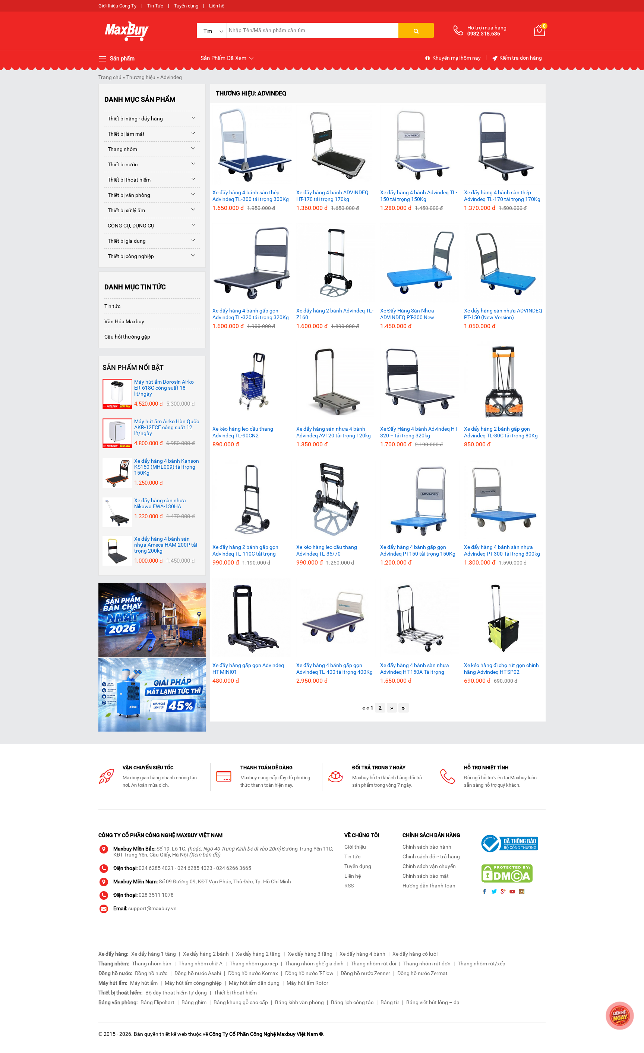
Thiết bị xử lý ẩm (124, 210)
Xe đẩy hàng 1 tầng (153, 954)
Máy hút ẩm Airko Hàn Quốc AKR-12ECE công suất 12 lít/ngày (166, 427)
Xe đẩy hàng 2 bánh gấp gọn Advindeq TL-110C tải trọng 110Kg (245, 550)
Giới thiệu (355, 847)
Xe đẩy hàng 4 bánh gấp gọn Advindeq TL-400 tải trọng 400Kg (334, 668)
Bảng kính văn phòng (299, 1002)
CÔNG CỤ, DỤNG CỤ (129, 226)
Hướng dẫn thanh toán (428, 886)
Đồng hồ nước (151, 973)
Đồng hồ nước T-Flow (309, 973)
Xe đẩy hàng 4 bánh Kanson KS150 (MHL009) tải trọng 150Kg (166, 467)
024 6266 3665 (233, 868)
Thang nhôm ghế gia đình (314, 963)
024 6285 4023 (194, 868)
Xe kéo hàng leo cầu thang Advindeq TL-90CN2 (242, 432)
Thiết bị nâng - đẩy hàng (133, 119)
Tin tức (112, 306)
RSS (349, 886)
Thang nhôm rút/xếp (481, 963)
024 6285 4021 (156, 868)
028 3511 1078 (156, 895)
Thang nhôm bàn (151, 963)
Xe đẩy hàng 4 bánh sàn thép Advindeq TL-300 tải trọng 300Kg (250, 195)
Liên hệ (216, 6)
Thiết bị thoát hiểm (127, 180)
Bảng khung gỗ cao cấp (241, 1002)
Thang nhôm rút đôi (373, 963)
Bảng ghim (193, 1002)
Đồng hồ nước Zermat (422, 973)
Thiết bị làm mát (124, 134)
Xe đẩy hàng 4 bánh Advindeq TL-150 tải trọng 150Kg (418, 195)
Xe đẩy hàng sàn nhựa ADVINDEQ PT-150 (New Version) (503, 314)
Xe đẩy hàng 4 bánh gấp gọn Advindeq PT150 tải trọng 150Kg (417, 550)
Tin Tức (155, 6)
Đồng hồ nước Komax (253, 973)
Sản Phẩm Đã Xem (224, 58)
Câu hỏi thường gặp (127, 337)
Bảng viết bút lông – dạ (433, 1002)
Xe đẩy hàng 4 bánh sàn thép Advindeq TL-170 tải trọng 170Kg (502, 195)
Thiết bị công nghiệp (129, 256)
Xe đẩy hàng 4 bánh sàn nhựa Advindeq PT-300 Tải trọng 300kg (502, 550)
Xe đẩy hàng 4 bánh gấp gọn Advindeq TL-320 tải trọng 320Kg (250, 314)
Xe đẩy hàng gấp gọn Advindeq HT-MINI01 (248, 668)
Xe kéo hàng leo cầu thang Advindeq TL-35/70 (326, 550)
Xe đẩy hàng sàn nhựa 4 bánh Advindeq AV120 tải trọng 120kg (333, 432)
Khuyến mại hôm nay (456, 58)
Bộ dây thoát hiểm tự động (176, 993)
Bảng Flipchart (157, 1002)
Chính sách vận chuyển (429, 866)
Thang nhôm (120, 149)
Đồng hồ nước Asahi (197, 973)
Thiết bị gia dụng (125, 241)
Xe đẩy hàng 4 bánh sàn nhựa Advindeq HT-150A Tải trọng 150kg (414, 668)
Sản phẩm (121, 58)
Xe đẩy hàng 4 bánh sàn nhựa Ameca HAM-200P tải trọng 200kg (165, 545)
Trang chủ (109, 77)
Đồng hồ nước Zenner (365, 973)
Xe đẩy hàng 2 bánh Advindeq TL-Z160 (334, 314)
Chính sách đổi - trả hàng (431, 856)
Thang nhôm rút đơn (427, 963)
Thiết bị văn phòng (127, 195)
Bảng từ (390, 1002)
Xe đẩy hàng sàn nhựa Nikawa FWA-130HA (160, 503)
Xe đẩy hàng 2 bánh (206, 954)
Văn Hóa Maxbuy (124, 321)
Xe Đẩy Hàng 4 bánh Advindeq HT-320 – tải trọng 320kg (419, 432)
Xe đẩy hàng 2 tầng (258, 954)
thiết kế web (173, 1034)
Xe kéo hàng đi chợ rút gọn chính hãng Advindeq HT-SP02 (501, 668)
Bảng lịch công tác (352, 1002)
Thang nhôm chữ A (200, 963)
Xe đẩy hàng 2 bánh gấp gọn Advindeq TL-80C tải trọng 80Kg (501, 432)
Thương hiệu (140, 77)
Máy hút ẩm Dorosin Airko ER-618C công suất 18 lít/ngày (164, 388)
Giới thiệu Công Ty (117, 6)
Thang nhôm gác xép (254, 963)
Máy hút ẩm (144, 983)
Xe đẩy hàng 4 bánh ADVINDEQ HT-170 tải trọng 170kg (332, 195)
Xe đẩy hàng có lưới (415, 954)
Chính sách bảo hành (426, 847)
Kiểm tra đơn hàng (520, 58)
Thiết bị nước (121, 164)
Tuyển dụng (186, 6)
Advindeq (171, 77)
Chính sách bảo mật (425, 876)
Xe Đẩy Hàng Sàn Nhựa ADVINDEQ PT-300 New (407, 314)
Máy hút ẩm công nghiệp (193, 983)
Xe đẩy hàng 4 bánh (362, 954)
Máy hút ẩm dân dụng (254, 983)
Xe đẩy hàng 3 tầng (310, 954)
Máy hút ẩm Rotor (307, 983)
